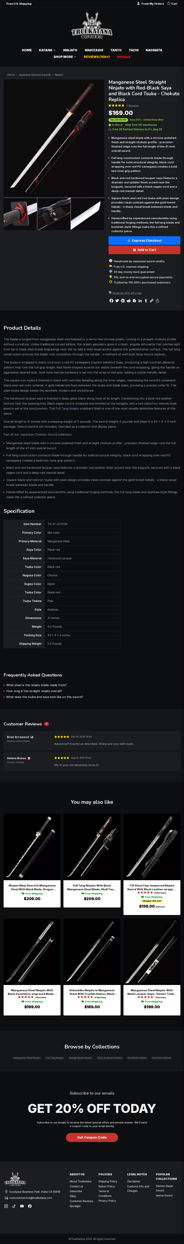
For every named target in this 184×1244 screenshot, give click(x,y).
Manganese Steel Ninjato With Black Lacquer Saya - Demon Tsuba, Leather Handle (151, 992)
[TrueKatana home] (92, 27)
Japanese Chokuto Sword (38, 434)
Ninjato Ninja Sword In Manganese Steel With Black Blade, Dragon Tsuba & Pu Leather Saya (32, 887)
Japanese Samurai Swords (35, 74)
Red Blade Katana (137, 1058)
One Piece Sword (161, 1058)
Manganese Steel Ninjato (27, 1058)
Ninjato (59, 74)
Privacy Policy (107, 1200)
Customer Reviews (81, 1201)
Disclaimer (133, 1181)
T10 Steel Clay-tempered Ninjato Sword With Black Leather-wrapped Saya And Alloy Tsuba (151, 887)
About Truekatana (80, 1181)
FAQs (73, 1196)
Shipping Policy (107, 1181)
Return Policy (106, 1186)
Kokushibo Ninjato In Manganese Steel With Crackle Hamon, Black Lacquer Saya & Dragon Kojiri (92, 992)
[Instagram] (6, 1206)
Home (11, 74)
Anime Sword (164, 1195)
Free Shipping (34, 893)
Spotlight (75, 1206)
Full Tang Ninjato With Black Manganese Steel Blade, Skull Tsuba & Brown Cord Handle (92, 887)
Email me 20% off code (127, 293)
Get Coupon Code (92, 1137)
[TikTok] (14, 1206)
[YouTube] (22, 1206)
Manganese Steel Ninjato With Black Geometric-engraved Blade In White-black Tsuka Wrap (32, 992)
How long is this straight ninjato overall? (34, 691)
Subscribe (76, 1191)
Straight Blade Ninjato (80, 1058)
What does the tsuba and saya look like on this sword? (44, 697)
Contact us (76, 1186)
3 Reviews (132, 105)
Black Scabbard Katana (110, 1058)
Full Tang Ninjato (67, 408)
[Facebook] (30, 1206)
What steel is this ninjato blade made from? (36, 685)
